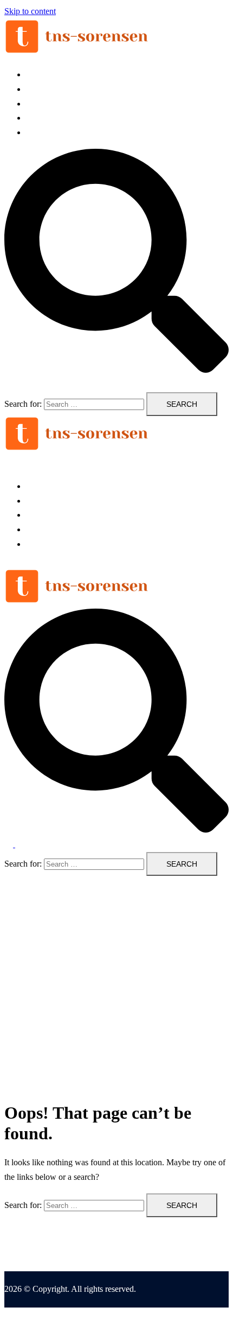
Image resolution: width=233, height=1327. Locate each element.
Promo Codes (49, 117)
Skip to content (30, 11)
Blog (34, 132)
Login (36, 89)
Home (36, 74)
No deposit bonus (56, 103)
